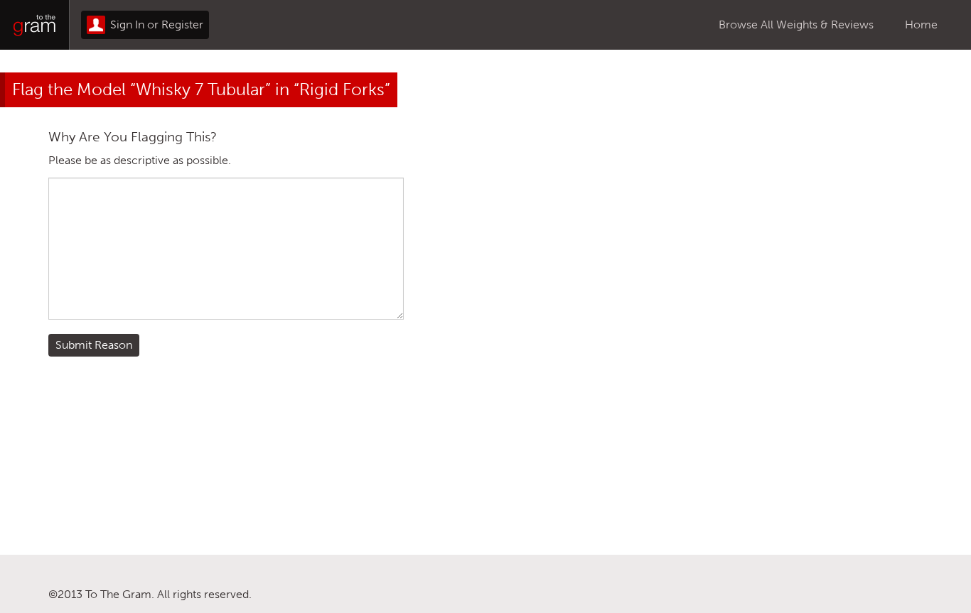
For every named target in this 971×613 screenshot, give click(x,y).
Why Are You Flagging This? (132, 137)
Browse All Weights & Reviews (796, 24)
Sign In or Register (155, 24)
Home (921, 24)
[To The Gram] (35, 25)
